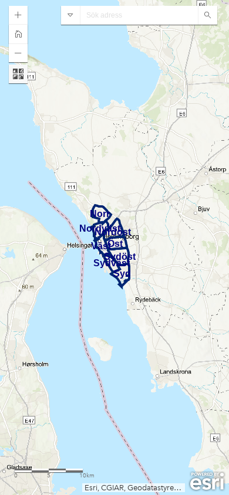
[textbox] (139, 15)
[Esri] (207, 481)
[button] (18, 15)
